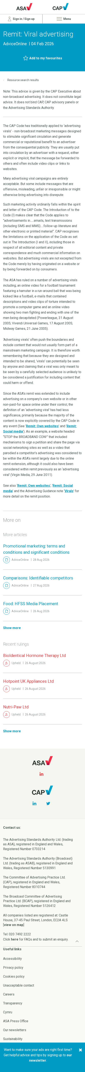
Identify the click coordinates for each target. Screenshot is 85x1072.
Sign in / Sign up (23, 19)
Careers (8, 994)
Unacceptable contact (18, 985)
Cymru (7, 1012)
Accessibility (12, 959)
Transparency (12, 1003)
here (14, 939)
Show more (12, 628)
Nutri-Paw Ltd (15, 707)
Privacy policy (13, 968)
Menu (67, 19)
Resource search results (23, 80)
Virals (69, 491)
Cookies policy (14, 976)
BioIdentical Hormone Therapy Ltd (34, 655)
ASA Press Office (15, 1021)
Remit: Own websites (42, 426)
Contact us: (12, 828)
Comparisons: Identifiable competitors (38, 578)
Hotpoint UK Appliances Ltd (28, 681)
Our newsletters (14, 1030)
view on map (13, 925)
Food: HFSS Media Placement (30, 603)
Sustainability (12, 1039)
